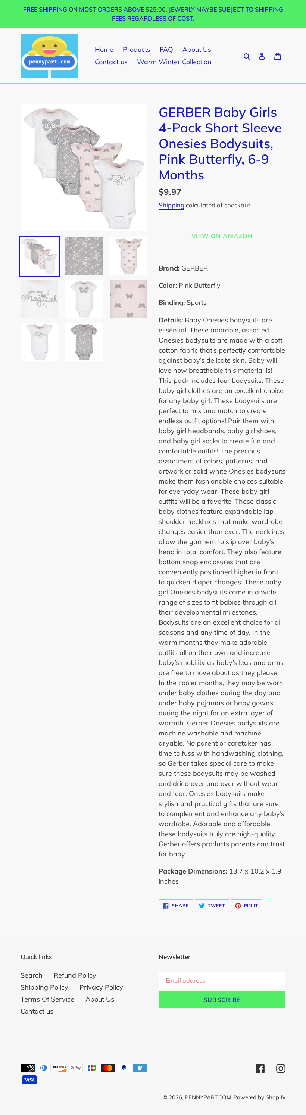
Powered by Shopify (259, 1097)
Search (32, 975)
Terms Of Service (47, 999)
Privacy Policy (101, 987)
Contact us (37, 1011)
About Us (99, 999)
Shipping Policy (44, 987)
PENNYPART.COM (208, 1097)
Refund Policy (75, 975)
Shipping (171, 205)
